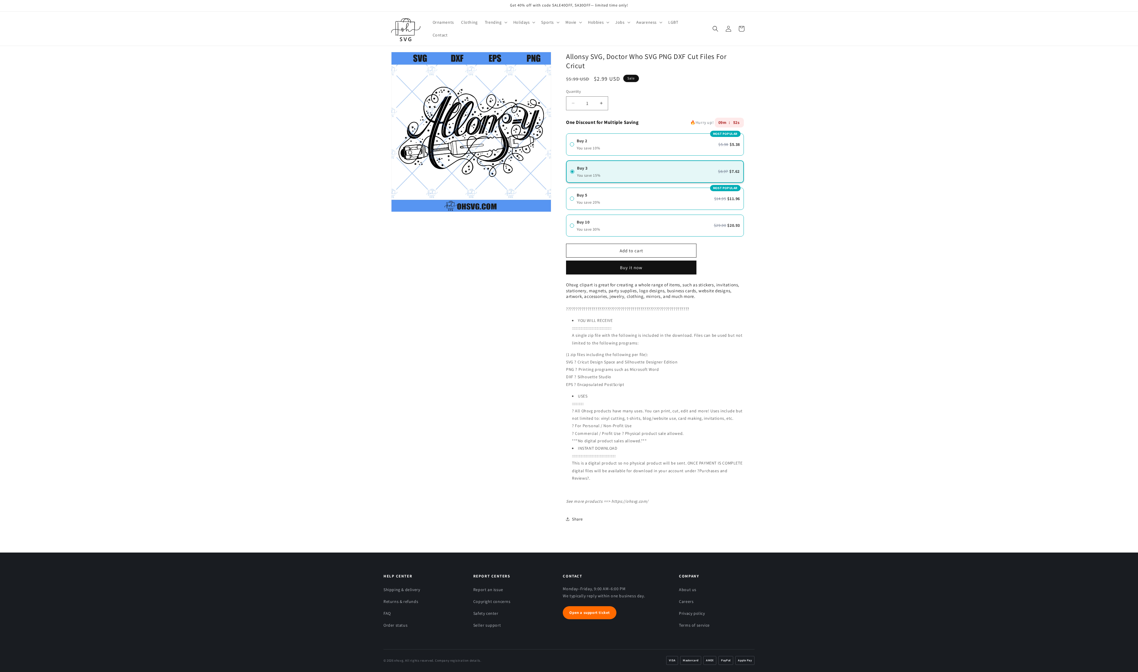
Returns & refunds (400, 601)
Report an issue (488, 589)
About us (687, 589)
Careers (686, 601)
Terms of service (694, 625)
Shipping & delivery (401, 589)
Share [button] (577, 519)
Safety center (485, 613)
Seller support (487, 625)
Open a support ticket (589, 612)
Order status (395, 625)
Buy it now (631, 265)
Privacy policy (692, 613)
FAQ (387, 613)
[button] (495, 22)
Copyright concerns (492, 601)
